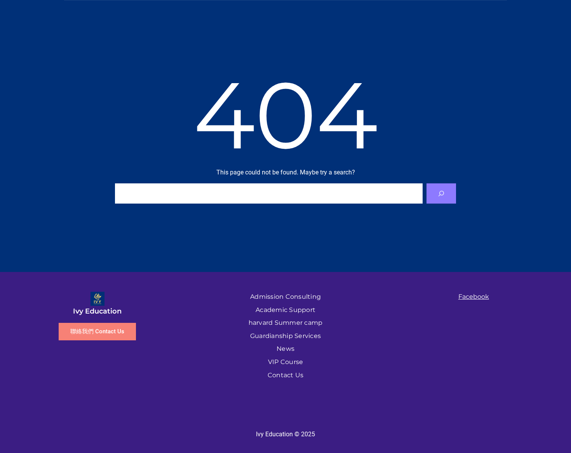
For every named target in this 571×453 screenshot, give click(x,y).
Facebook (473, 296)
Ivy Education (97, 311)
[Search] (441, 193)
